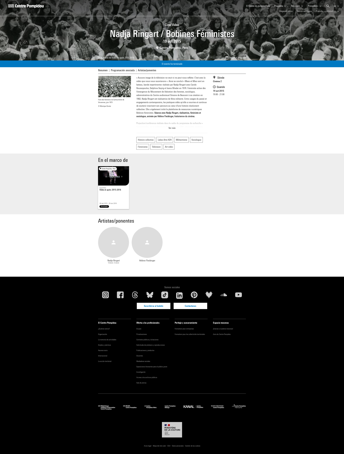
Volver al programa (238, 57)
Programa (279, 5)
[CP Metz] (153, 409)
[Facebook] (120, 295)
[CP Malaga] (172, 409)
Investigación (141, 372)
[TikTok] (164, 295)
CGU (169, 446)
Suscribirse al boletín (153, 306)
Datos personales (178, 446)
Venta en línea (304, 11)
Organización (102, 334)
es (335, 5)
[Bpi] (108, 409)
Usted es (332, 11)
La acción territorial (104, 361)
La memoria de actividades (107, 340)
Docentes (139, 356)
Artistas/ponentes (147, 70)
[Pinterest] (194, 295)
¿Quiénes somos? (104, 329)
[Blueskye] (149, 295)
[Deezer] (209, 295)
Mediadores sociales (143, 361)
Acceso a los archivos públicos (146, 377)
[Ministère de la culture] (172, 430)
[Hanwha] (239, 409)
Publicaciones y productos (145, 350)
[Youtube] (238, 295)
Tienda (320, 11)
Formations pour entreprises (184, 329)
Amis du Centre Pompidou (222, 334)
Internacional (102, 356)
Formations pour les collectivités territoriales (190, 334)
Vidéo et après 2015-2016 (123, 57)
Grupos (138, 329)
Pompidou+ (313, 5)
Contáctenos (190, 306)
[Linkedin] (179, 295)
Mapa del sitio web (159, 446)
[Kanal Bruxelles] (195, 409)
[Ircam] (132, 409)
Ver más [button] (172, 128)
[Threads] (135, 295)
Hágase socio (287, 11)
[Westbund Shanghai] (219, 409)
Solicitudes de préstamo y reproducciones (150, 345)
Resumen (103, 70)
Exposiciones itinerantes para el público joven (151, 367)
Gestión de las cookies (192, 446)
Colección (295, 5)
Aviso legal (148, 446)
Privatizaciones (141, 334)
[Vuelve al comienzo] (337, 447)
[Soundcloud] (223, 295)
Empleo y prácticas (104, 345)
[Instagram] (105, 295)
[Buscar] (328, 6)
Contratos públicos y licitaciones (147, 340)
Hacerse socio (103, 350)
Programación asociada (123, 70)
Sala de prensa (141, 383)
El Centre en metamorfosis (259, 5)
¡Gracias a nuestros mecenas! (223, 329)
